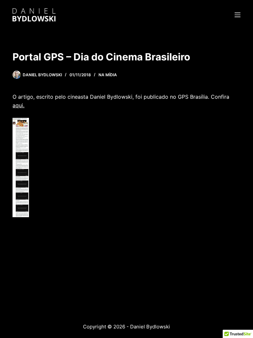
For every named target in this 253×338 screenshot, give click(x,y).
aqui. (18, 105)
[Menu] (237, 15)
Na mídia (107, 74)
